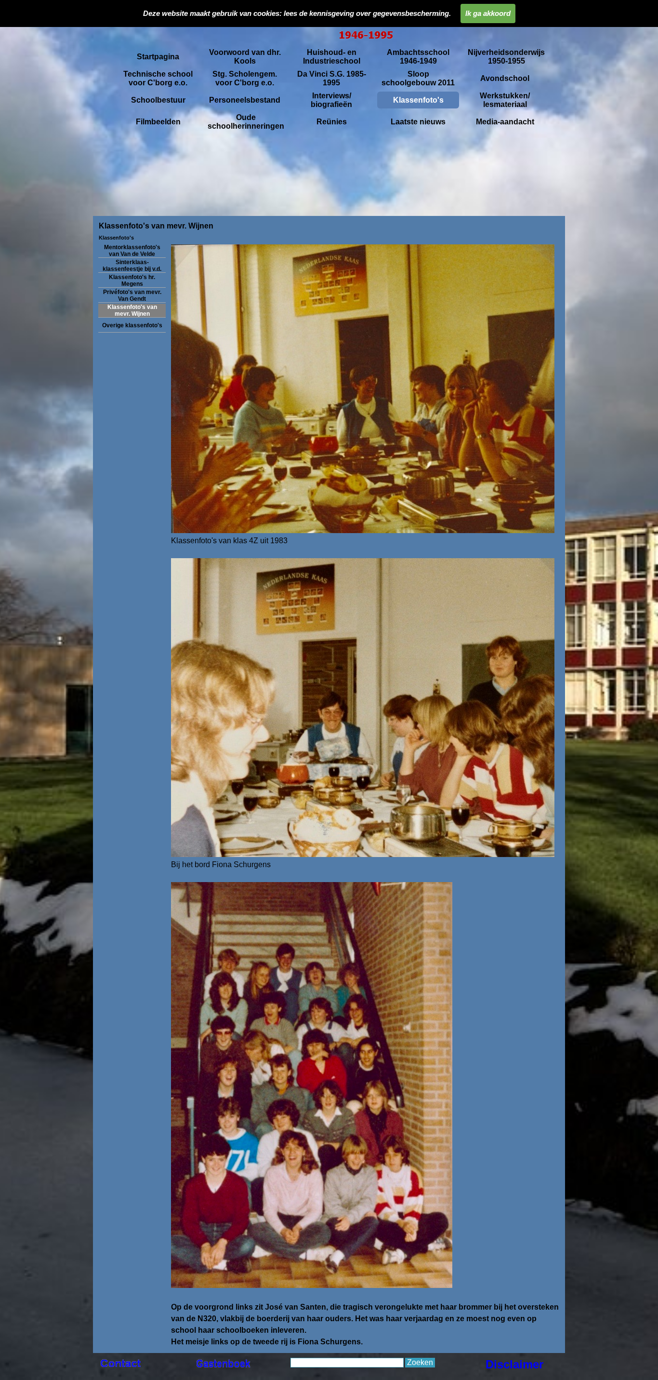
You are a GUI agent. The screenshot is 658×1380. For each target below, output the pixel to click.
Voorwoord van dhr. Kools (245, 56)
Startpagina (158, 57)
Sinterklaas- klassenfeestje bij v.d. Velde (132, 269)
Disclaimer (514, 1364)
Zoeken (420, 1362)
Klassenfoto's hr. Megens (132, 280)
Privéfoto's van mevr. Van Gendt (132, 295)
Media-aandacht (505, 122)
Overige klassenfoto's (132, 325)
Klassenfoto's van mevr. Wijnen (132, 310)
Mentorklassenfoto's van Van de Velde (132, 250)
